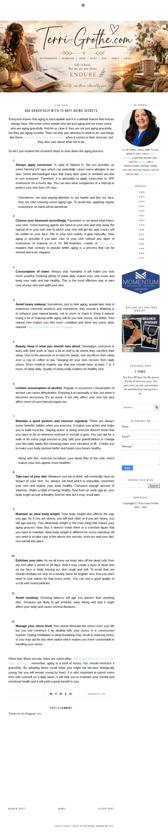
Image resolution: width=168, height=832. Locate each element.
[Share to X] (51, 694)
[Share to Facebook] (56, 694)
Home (61, 808)
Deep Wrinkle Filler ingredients (44, 137)
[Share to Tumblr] (66, 694)
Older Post (106, 808)
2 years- (141, 371)
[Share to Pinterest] (61, 694)
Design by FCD (104, 826)
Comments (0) (97, 694)
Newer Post (16, 808)
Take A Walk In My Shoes (79, 826)
